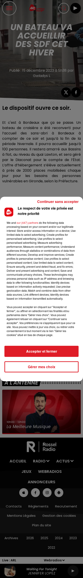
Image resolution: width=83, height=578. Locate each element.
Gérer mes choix (41, 366)
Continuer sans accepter (58, 201)
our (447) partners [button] (27, 222)
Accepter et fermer (41, 351)
